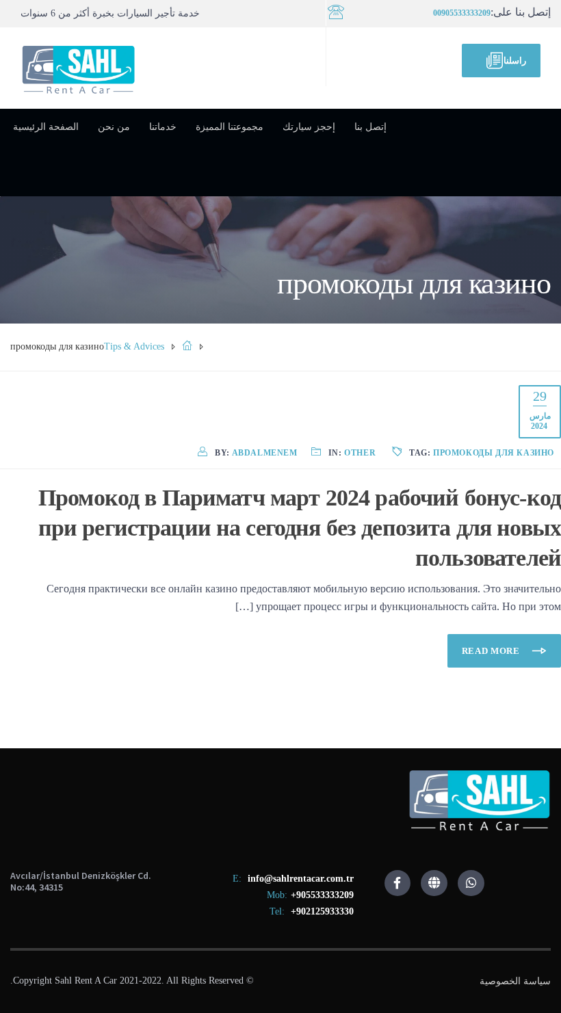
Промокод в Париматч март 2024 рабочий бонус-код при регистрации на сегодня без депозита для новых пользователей (299, 527)
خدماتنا (163, 127)
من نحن (114, 127)
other (360, 453)
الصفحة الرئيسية (46, 127)
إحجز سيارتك (309, 127)
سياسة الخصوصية (515, 981)
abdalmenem (265, 453)
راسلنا (515, 60)
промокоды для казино (493, 453)
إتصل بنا (370, 127)
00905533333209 (462, 13)
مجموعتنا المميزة (229, 127)
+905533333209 (322, 895)
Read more (492, 651)
